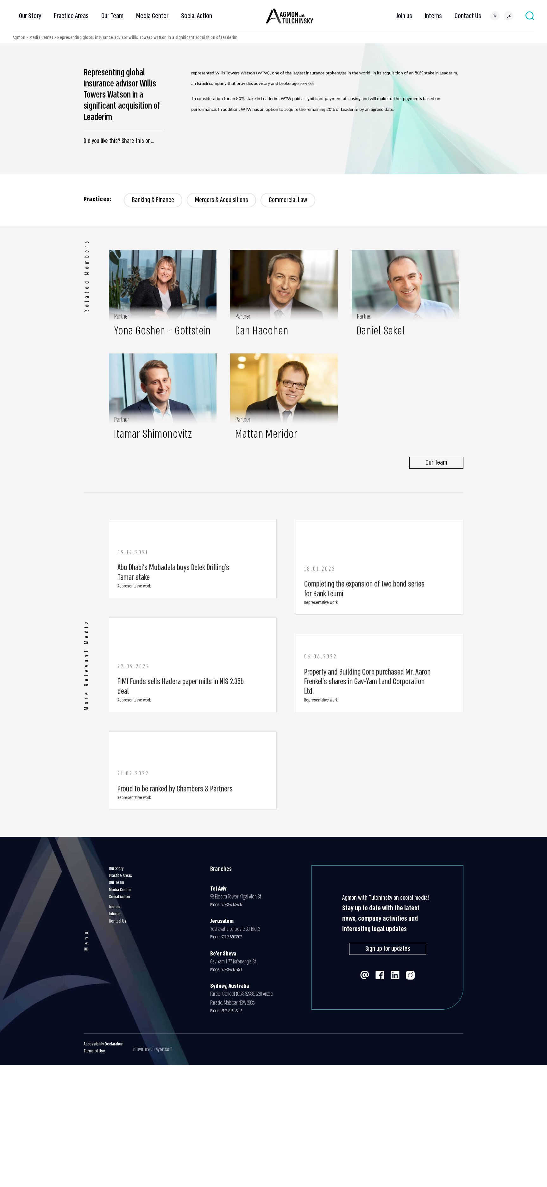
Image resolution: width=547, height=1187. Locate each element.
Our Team (112, 16)
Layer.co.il (163, 1049)
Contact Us (468, 16)
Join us (404, 16)
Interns (433, 16)
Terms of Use (94, 1051)
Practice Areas (71, 16)
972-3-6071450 (232, 970)
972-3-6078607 (232, 905)
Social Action (196, 16)
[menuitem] (495, 16)
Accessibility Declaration (103, 1044)
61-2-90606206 (232, 1011)
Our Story (30, 16)
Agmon (19, 37)
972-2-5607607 (233, 937)
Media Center (152, 16)
